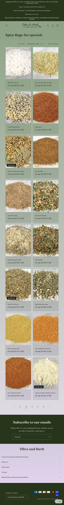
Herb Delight (38, 260)
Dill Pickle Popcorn (13, 82)
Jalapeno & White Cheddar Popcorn (45, 393)
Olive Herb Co (46, 499)
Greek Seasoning (12, 215)
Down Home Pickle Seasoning (43, 82)
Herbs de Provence (13, 304)
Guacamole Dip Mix (40, 215)
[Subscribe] (49, 436)
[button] (6, 25)
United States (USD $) (16, 497)
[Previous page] (14, 406)
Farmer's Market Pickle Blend (16, 171)
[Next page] (49, 406)
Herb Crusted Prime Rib (14, 260)
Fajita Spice (38, 127)
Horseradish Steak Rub (14, 393)
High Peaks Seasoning (41, 304)
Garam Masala (39, 171)
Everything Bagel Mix (14, 127)
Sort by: (22, 44)
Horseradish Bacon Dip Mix (43, 348)
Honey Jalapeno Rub (13, 348)
